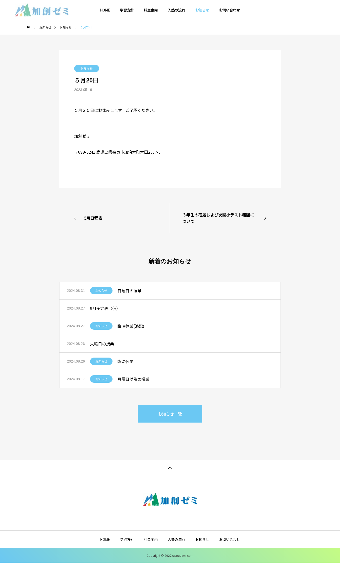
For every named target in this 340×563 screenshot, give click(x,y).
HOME (105, 9)
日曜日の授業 (129, 291)
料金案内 (151, 9)
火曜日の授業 (102, 344)
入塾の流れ (176, 9)
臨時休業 (125, 361)
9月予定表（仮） (105, 308)
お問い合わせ (229, 9)
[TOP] (170, 467)
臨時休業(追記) (130, 326)
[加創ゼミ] (41, 10)
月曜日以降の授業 (133, 379)
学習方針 (127, 9)
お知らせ (202, 9)
